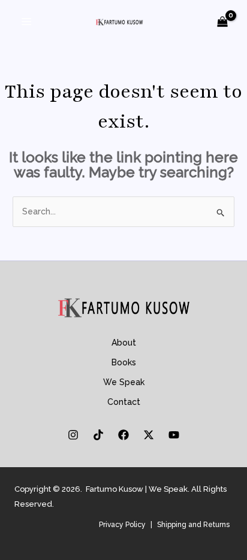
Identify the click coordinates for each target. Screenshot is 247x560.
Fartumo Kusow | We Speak (137, 489)
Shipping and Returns (193, 524)
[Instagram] (73, 434)
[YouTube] (173, 434)
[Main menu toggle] (26, 22)
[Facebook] (123, 434)
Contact (123, 402)
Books (124, 362)
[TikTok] (98, 434)
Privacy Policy (122, 524)
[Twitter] (148, 434)
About (124, 342)
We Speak (123, 382)
